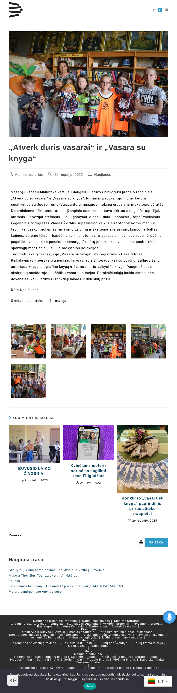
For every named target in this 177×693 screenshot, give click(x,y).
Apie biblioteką (21, 623)
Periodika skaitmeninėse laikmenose (126, 632)
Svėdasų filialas (21, 659)
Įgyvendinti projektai (148, 623)
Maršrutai (88, 640)
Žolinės (14, 581)
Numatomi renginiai (63, 621)
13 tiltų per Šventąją (113, 643)
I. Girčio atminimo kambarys (122, 637)
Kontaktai (78, 626)
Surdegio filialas (147, 656)
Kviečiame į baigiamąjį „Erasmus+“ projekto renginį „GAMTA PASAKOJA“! (66, 586)
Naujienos (102, 174)
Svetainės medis (124, 626)
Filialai (88, 651)
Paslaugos (45, 626)
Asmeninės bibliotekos (47, 637)
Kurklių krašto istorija (147, 643)
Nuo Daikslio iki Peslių (77, 643)
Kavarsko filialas (152, 659)
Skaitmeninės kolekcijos (61, 634)
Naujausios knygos (96, 621)
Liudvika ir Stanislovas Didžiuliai (74, 623)
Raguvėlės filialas (27, 656)
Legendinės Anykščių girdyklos (33, 643)
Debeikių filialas (145, 668)
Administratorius (29, 174)
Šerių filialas (73, 659)
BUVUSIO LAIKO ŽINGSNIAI (34, 471)
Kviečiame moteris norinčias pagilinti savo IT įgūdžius (89, 471)
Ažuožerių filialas (63, 668)
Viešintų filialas (124, 659)
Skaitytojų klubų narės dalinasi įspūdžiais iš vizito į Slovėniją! (57, 570)
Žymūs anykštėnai (152, 634)
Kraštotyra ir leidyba (36, 632)
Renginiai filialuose (88, 654)
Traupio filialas (98, 659)
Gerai (90, 686)
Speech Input (141, 542)
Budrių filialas (90, 668)
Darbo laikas (98, 626)
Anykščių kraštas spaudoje (74, 632)
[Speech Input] (77, 542)
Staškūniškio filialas (116, 656)
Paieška (15, 535)
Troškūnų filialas (88, 662)
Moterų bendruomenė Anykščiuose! (36, 591)
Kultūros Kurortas (127, 621)
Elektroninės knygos (24, 634)
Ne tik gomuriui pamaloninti (88, 645)
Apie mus (39, 623)
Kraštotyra (88, 629)
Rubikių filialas (56, 656)
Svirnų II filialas (48, 659)
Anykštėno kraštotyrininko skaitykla (108, 634)
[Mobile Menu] (165, 10)
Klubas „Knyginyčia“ (83, 637)
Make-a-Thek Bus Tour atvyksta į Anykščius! (44, 575)
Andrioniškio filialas (31, 668)
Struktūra (63, 626)
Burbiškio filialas (116, 668)
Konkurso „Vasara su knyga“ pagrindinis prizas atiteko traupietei (143, 506)
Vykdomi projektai (116, 623)
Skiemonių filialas (84, 656)
